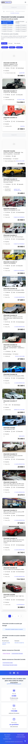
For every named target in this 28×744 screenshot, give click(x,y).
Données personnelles (20, 736)
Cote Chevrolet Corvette (7, 662)
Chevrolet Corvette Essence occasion (14, 629)
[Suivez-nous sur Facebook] (14, 673)
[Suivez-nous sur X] (17, 673)
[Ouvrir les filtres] (25, 741)
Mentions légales (20, 734)
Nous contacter (7, 734)
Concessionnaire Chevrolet (17, 653)
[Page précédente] (7, 616)
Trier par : (10, 43)
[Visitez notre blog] (10, 673)
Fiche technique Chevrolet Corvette (10, 665)
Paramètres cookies (7, 738)
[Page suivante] (21, 616)
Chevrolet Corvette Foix (19, 642)
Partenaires (7, 736)
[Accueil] (3, 11)
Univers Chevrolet (6, 653)
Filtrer (5, 43)
